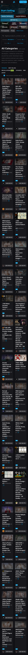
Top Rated (19, 70)
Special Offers (7, 70)
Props (12, 30)
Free (24, 70)
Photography (5, 30)
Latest (3, 72)
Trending (4, 68)
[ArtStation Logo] (14, 2)
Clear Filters (20, 43)
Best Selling (12, 68)
